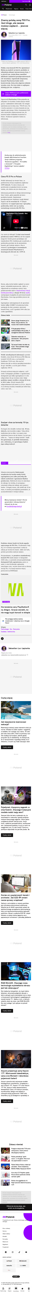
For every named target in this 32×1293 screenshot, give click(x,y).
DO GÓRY (15, 1276)
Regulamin (5, 1244)
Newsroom (5, 1241)
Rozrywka (5, 1239)
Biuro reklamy (6, 1228)
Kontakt (5, 1236)
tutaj (8, 132)
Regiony (16, 9)
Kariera (4, 1231)
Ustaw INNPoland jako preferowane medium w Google (17, 94)
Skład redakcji (6, 1233)
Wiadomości (9, 9)
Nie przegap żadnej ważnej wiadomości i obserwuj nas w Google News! (17, 621)
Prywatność (6, 1247)
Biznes (22, 9)
